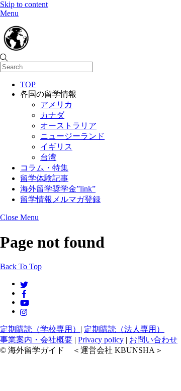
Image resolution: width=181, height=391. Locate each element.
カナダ (52, 115)
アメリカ (56, 104)
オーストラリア (68, 125)
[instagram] (24, 311)
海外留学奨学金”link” (58, 188)
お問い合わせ (153, 339)
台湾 (48, 157)
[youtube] (24, 302)
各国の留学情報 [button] (48, 94)
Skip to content (24, 4)
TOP (28, 84)
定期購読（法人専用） (124, 329)
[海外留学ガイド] (50, 48)
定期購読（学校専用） (40, 329)
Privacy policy (101, 339)
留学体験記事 (44, 178)
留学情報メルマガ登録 (60, 199)
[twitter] (24, 283)
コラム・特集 (44, 167)
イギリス (56, 146)
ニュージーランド (72, 136)
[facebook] (24, 293)
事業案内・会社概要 (36, 339)
